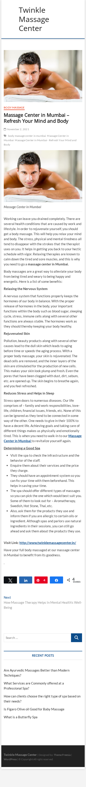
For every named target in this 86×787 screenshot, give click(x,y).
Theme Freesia (62, 754)
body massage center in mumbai (27, 135)
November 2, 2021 (17, 129)
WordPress (10, 759)
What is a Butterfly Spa (20, 717)
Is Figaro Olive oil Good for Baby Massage (34, 709)
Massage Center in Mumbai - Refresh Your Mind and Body (40, 142)
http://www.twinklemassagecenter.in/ (47, 543)
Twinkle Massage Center (34, 19)
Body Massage (14, 107)
